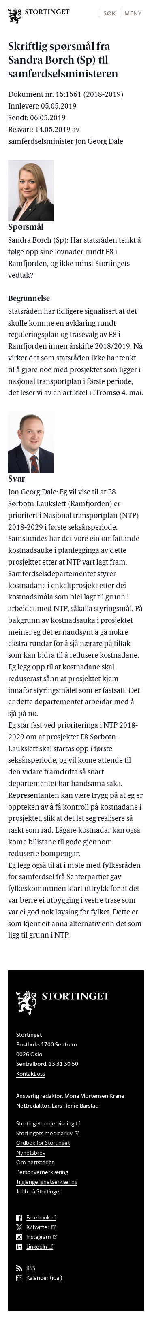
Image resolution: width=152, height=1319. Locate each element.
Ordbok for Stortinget (43, 1142)
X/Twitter (37, 1227)
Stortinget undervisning (45, 1123)
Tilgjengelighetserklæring (46, 1181)
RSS (30, 1268)
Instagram (38, 1237)
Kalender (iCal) (44, 1278)
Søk (109, 13)
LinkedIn (36, 1247)
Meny (133, 13)
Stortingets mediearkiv (44, 1133)
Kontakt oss (30, 1073)
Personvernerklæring (42, 1172)
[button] (109, 13)
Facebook (38, 1218)
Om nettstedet (35, 1162)
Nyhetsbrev (30, 1152)
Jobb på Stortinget (38, 1191)
